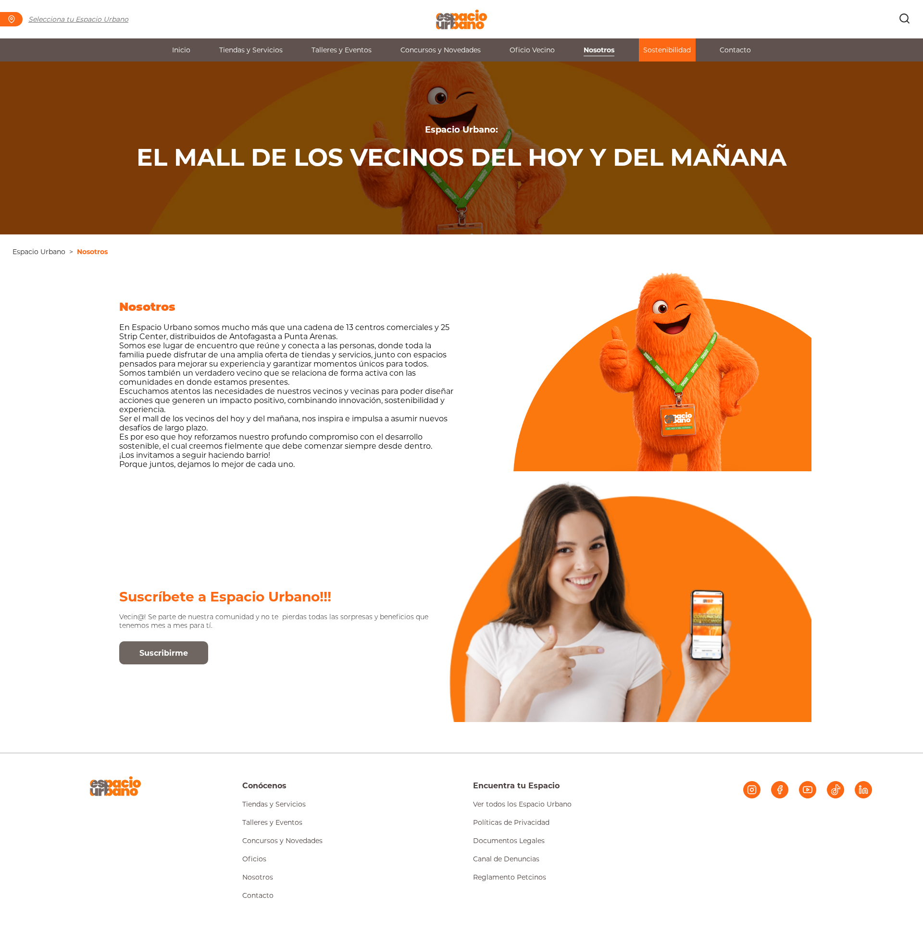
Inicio (181, 50)
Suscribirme (163, 653)
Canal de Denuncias (506, 859)
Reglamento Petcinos (509, 877)
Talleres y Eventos (342, 50)
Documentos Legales (509, 840)
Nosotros (599, 50)
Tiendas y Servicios (251, 50)
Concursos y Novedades (440, 50)
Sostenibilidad (667, 50)
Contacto (735, 50)
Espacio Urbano (38, 251)
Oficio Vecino (532, 50)
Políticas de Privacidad (511, 822)
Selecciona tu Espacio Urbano (78, 19)
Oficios (254, 859)
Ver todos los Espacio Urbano (522, 804)
